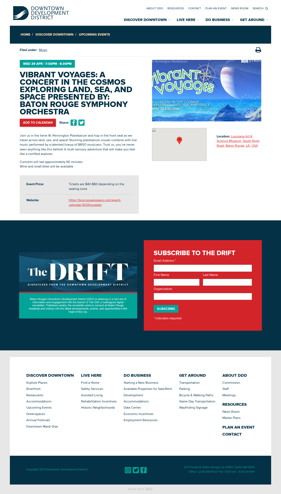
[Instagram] (128, 470)
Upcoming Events (94, 34)
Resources (175, 8)
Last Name (210, 275)
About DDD (154, 8)
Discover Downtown (54, 34)
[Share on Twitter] (81, 123)
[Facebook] (143, 470)
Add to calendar (38, 122)
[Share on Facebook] (74, 123)
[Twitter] (136, 470)
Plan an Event (216, 8)
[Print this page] (258, 50)
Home (25, 34)
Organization (163, 289)
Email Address (165, 260)
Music (43, 50)
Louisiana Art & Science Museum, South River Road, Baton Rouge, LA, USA (238, 141)
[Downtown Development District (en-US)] (41, 12)
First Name (161, 275)
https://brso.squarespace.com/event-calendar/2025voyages (95, 202)
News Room (239, 8)
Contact (194, 8)
